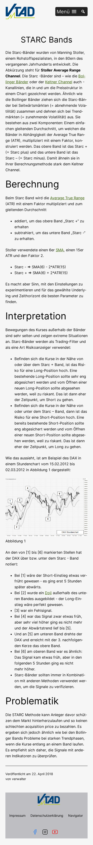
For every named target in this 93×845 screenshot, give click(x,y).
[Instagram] (45, 832)
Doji (48, 593)
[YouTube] (55, 832)
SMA (60, 250)
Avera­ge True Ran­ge (67, 198)
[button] (63, 11)
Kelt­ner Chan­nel (58, 82)
